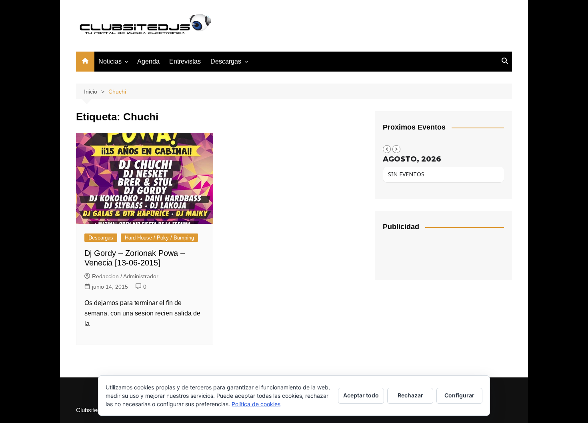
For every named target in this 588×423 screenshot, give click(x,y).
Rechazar (410, 395)
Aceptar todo (361, 395)
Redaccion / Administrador (125, 276)
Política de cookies (256, 404)
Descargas (100, 238)
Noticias (110, 61)
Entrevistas (185, 61)
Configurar (459, 395)
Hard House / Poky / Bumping (159, 238)
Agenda (148, 61)
